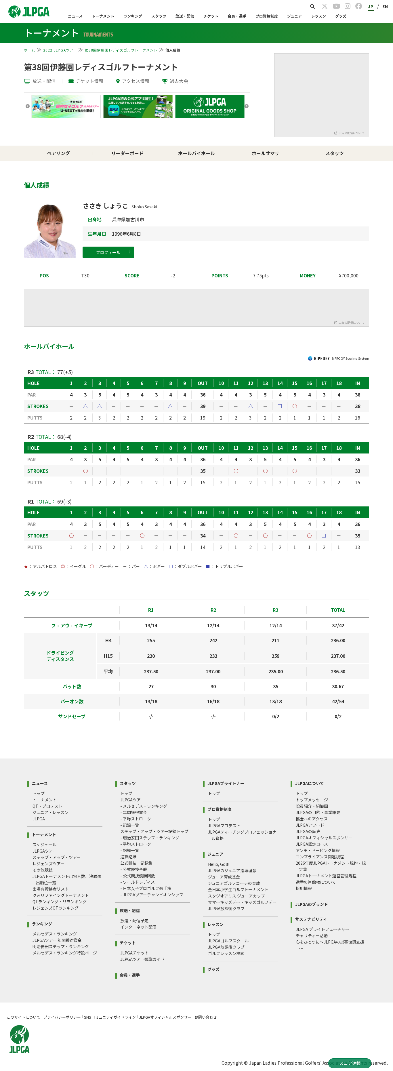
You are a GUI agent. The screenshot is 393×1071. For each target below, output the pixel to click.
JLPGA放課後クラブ (226, 908)
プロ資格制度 (266, 16)
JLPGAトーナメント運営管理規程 (326, 875)
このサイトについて (23, 1017)
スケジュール (44, 844)
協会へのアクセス (312, 819)
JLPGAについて (309, 782)
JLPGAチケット (134, 953)
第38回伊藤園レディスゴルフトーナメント (121, 49)
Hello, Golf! (218, 864)
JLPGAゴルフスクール (228, 941)
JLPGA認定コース (312, 844)
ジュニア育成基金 (224, 877)
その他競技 (43, 870)
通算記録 (128, 857)
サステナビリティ (311, 918)
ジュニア (294, 16)
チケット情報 (89, 80)
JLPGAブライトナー (225, 782)
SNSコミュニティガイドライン (110, 1017)
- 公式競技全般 (133, 869)
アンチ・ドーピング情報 (318, 850)
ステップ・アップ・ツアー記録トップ (154, 831)
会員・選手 (237, 16)
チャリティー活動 (312, 935)
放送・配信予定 (134, 920)
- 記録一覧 (129, 825)
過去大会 (179, 80)
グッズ (340, 16)
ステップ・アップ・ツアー (57, 857)
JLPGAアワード (310, 825)
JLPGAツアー (45, 851)
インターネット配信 (138, 927)
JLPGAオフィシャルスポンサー (324, 838)
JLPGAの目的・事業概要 (318, 812)
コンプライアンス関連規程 (320, 857)
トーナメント (103, 16)
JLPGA (39, 819)
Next (247, 106)
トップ (39, 793)
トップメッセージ (312, 800)
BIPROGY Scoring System (350, 358)
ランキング (132, 16)
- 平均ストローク (135, 819)
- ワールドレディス (137, 882)
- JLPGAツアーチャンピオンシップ (151, 894)
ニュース (75, 16)
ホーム (29, 49)
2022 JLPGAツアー (60, 49)
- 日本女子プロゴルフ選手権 (145, 888)
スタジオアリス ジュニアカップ (236, 896)
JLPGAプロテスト (224, 825)
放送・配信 (184, 16)
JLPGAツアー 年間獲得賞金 (57, 940)
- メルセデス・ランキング (143, 806)
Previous (28, 106)
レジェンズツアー (48, 863)
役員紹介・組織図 (312, 806)
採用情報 (304, 888)
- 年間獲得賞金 (133, 812)
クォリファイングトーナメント (61, 895)
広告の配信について (352, 133)
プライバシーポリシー (62, 1017)
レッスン (318, 16)
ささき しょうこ (120, 205)
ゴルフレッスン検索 (226, 953)
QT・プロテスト (47, 806)
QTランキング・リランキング (60, 901)
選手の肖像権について (316, 882)
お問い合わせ (205, 1017)
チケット (210, 16)
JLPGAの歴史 (308, 831)
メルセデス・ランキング (55, 934)
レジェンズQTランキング (56, 908)
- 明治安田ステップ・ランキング (149, 838)
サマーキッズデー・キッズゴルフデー (242, 902)
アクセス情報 (135, 80)
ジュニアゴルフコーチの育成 (234, 883)
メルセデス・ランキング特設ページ (65, 953)
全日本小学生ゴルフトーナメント (238, 889)
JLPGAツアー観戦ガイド (142, 959)
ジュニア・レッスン (50, 812)
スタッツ (158, 16)
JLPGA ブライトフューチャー (322, 929)
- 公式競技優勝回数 (137, 875)
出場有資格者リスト (51, 889)
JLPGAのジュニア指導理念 (232, 870)
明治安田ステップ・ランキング (61, 946)
